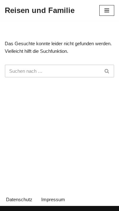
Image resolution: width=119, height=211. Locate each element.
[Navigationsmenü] (106, 10)
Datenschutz (19, 199)
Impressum (53, 199)
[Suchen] (107, 71)
